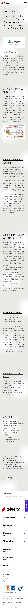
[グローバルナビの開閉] (25, 3)
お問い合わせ (18, 602)
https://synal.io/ (17, 351)
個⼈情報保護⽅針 (19, 598)
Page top (26, 505)
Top (5, 493)
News (8, 493)
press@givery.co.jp (17, 468)
